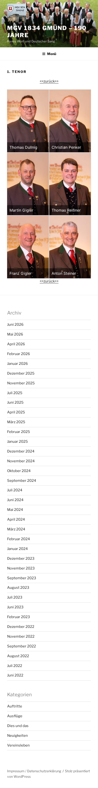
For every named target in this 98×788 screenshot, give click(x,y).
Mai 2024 (15, 510)
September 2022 (21, 646)
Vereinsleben (18, 745)
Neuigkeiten (17, 735)
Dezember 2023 (20, 558)
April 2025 (16, 412)
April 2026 (16, 344)
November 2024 (21, 461)
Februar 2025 (18, 432)
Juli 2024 (14, 490)
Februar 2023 (18, 617)
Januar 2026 (17, 363)
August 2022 (18, 656)
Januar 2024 (17, 549)
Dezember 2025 (20, 373)
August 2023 (18, 587)
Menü (51, 54)
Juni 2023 (15, 607)
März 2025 (16, 422)
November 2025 (21, 383)
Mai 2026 (15, 334)
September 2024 (21, 480)
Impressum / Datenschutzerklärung (34, 771)
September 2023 (21, 578)
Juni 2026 (15, 324)
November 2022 (20, 636)
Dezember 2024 (20, 451)
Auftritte (14, 706)
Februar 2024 (18, 539)
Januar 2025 (17, 441)
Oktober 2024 (19, 471)
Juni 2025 (15, 402)
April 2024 (16, 519)
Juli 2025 (14, 393)
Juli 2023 (14, 597)
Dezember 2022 (20, 627)
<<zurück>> (49, 81)
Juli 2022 (14, 666)
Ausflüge (14, 716)
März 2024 (16, 529)
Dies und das (18, 726)
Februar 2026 (18, 354)
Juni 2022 (15, 675)
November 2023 (21, 568)
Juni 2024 (15, 500)
